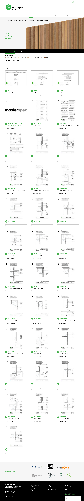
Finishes (36, 51)
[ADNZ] (51, 475)
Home (6, 20)
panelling (33, 488)
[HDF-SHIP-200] (32, 133)
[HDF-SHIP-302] (6, 263)
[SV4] (6, 68)
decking (32, 490)
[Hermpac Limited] (14, 6)
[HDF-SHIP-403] (32, 296)
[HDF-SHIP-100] (58, 100)
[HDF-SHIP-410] (58, 296)
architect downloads (46, 15)
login (78, 2)
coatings (50, 490)
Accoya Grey (39, 57)
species (49, 492)
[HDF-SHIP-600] (32, 361)
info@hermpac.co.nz (14, 487)
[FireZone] (63, 467)
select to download (11, 95)
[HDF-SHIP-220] (32, 198)
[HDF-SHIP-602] (6, 393)
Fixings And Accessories (45, 51)
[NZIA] (37, 475)
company (67, 15)
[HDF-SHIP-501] (58, 328)
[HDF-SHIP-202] (6, 165)
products (31, 15)
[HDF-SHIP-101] (6, 133)
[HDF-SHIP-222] (6, 231)
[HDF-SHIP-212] (6, 198)
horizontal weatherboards (36, 485)
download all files (71, 496)
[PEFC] (69, 475)
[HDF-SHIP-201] (58, 133)
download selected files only (73, 499)
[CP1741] (58, 68)
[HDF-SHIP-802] (6, 426)
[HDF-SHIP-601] (58, 361)
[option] (42, 33)
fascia (49, 488)
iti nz (78, 15)
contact (73, 15)
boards (32, 489)
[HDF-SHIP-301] (58, 231)
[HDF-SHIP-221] (58, 198)
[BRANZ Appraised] (50, 467)
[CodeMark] (37, 467)
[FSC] (61, 475)
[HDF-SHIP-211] (58, 165)
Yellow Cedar (23, 57)
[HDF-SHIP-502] (6, 361)
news (66, 488)
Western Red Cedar (11, 57)
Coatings (55, 51)
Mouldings (19, 51)
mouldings (50, 484)
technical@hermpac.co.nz (18, 486)
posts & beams (34, 486)
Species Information (28, 51)
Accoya (31, 57)
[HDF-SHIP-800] (32, 393)
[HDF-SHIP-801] (58, 393)
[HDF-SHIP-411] (6, 328)
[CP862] (32, 68)
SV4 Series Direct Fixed (33, 20)
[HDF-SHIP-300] (32, 231)
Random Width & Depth (23, 20)
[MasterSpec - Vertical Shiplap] (6, 100)
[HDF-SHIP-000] (32, 100)
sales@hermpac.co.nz (12, 488)
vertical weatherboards (35, 484)
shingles (50, 486)
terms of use (68, 492)
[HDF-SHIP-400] (32, 263)
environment (60, 15)
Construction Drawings (10, 51)
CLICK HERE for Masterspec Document (16, 125)
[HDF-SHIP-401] (58, 263)
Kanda (47, 57)
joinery (49, 485)
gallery (54, 15)
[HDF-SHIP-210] (32, 165)
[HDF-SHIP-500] (32, 328)
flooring (32, 492)
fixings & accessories (52, 489)
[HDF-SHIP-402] (6, 296)
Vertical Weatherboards (13, 20)
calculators (37, 15)
